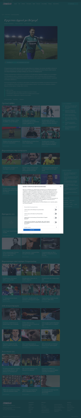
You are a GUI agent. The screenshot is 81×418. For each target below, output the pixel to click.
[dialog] (40, 209)
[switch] (55, 209)
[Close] (61, 187)
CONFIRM (32, 229)
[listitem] (40, 207)
